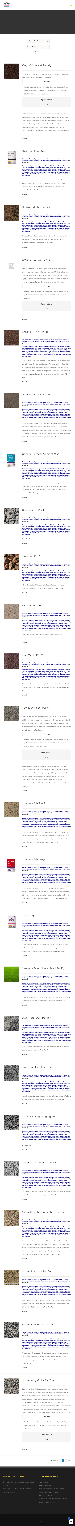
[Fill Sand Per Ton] (11, 611)
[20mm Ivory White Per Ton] (11, 1386)
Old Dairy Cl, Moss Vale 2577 (55, 1489)
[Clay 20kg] (11, 921)
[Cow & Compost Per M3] (11, 713)
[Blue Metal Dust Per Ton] (11, 1023)
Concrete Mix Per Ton (35, 803)
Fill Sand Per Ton (32, 605)
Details (25, 138)
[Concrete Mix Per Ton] (11, 809)
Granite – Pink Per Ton (35, 331)
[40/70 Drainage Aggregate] (11, 1122)
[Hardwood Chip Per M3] (11, 213)
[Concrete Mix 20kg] (11, 865)
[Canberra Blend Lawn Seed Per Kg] (11, 974)
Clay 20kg (28, 915)
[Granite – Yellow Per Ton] (11, 266)
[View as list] (39, 52)
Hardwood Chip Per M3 (36, 207)
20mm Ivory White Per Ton (38, 1380)
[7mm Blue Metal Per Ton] (11, 1073)
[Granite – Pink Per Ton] (11, 337)
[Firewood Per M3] (11, 562)
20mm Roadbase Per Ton (37, 1271)
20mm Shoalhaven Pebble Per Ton (43, 1211)
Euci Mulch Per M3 (33, 654)
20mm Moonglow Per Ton (37, 1324)
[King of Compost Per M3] (11, 71)
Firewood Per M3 (32, 556)
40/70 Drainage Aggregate (38, 1116)
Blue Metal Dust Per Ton (36, 1017)
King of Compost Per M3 (36, 65)
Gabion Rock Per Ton (34, 510)
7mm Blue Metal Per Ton (37, 1067)
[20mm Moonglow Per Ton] (11, 1330)
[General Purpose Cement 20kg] (11, 460)
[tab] (46, 81)
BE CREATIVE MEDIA (45, 1517)
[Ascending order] (48, 41)
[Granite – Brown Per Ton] (11, 400)
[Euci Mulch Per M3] (11, 661)
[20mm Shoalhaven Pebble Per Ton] (11, 1218)
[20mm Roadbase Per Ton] (11, 1277)
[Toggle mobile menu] (71, 5)
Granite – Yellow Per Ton (37, 259)
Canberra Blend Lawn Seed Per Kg (43, 968)
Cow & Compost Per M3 (36, 707)
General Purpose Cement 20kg (40, 453)
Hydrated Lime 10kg (34, 150)
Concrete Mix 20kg (33, 859)
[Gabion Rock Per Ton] (11, 516)
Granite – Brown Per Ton (36, 394)
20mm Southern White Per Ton (40, 1162)
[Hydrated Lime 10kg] (11, 157)
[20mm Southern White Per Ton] (11, 1168)
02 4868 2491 (48, 1485)
